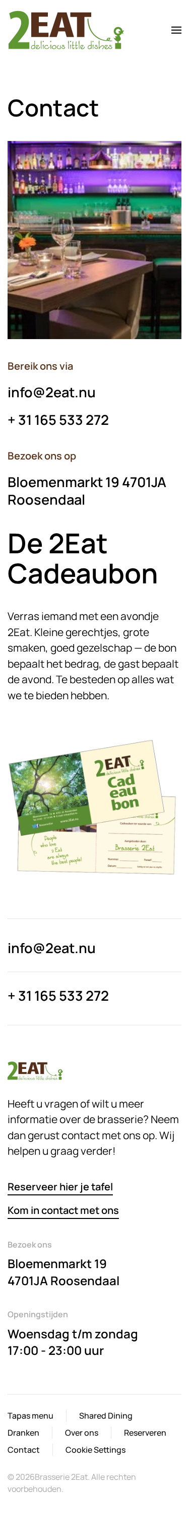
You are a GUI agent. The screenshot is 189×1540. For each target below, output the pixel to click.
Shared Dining (106, 1415)
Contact (24, 1449)
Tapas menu (30, 1415)
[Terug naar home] (68, 30)
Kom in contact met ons (63, 1210)
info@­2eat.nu (52, 948)
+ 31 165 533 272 (58, 419)
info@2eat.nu (52, 392)
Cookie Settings (95, 1449)
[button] (176, 30)
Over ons (81, 1432)
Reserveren (145, 1432)
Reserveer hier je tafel (60, 1186)
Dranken (23, 1432)
